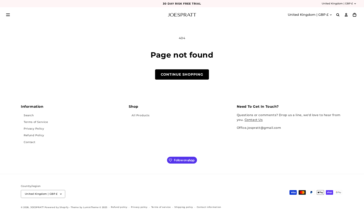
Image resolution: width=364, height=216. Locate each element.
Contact (29, 142)
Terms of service (161, 207)
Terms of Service (36, 121)
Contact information (209, 207)
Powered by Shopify (57, 207)
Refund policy (119, 207)
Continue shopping (182, 74)
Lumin (91, 207)
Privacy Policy (34, 128)
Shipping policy (183, 207)
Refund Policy (34, 135)
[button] (8, 15)
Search (29, 115)
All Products (140, 115)
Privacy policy (139, 207)
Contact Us (254, 120)
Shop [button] (133, 106)
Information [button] (32, 106)
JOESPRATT (37, 207)
